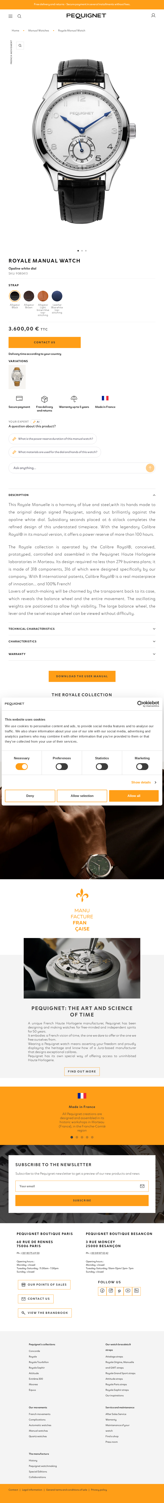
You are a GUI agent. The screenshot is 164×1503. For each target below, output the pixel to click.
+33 (92, 1253)
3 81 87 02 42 (101, 1253)
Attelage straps (114, 1356)
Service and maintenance (119, 1407)
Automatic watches (40, 1425)
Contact (15, 1489)
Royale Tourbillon (39, 1362)
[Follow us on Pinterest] (119, 1291)
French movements (39, 1414)
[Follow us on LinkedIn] (136, 1291)
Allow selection (82, 796)
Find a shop (112, 1436)
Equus (32, 1389)
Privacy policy (99, 1489)
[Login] (153, 16)
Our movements (38, 1407)
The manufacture (39, 1453)
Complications (37, 1419)
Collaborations (37, 1477)
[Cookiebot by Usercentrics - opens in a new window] (140, 704)
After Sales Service (115, 1414)
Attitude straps (114, 1378)
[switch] (62, 766)
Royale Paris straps (116, 1384)
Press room (111, 1441)
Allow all (133, 796)
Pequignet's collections (42, 1344)
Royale (33, 1356)
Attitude (34, 1373)
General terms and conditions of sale (68, 1489)
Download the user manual (82, 676)
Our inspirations (114, 1395)
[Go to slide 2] (82, 250)
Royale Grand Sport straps (120, 1373)
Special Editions (38, 1471)
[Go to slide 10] (85, 250)
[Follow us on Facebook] (102, 1291)
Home (15, 30)
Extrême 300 (36, 1378)
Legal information (33, 1489)
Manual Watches (38, 30)
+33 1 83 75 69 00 (30, 1253)
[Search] (19, 16)
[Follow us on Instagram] (111, 1291)
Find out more (82, 1071)
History (33, 1460)
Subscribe (82, 1200)
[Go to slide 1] (78, 250)
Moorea (33, 1384)
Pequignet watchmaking (43, 1466)
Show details (141, 782)
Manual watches (38, 1430)
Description (19, 495)
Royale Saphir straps (117, 1389)
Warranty (17, 654)
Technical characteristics (32, 628)
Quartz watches (38, 1436)
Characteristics (23, 641)
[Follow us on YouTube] (128, 1291)
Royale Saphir (37, 1367)
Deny (30, 796)
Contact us (44, 342)
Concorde (34, 1351)
